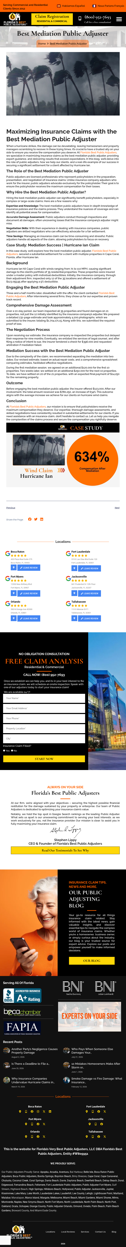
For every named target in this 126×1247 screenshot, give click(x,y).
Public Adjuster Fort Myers (97, 1184)
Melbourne (56, 1197)
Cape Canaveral (109, 1176)
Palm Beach (98, 1206)
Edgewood (7, 1184)
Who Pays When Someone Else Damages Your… (92, 1050)
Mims (115, 1197)
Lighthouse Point (103, 1193)
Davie (63, 1180)
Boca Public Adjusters (24, 1176)
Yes (8, 750)
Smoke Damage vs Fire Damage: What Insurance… (96, 1080)
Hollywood (67, 1189)
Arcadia (54, 1171)
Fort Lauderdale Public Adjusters (63, 1184)
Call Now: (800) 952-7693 (44, 675)
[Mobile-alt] (26, 1111)
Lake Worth (33, 1193)
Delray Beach (110, 1180)
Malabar (6, 1197)
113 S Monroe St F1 (79, 609)
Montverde (7, 1201)
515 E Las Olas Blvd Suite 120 (84, 559)
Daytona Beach (75, 1180)
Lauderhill (66, 1193)
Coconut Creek (20, 1180)
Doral (121, 1180)
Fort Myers (17, 576)
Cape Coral (94, 1176)
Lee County (78, 1193)
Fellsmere (40, 1184)
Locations (50, 1232)
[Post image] (6, 1050)
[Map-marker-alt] (20, 1111)
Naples (18, 1201)
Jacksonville (79, 576)
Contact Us (100, 1232)
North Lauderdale (73, 1201)
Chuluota (6, 1180)
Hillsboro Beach (52, 1189)
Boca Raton (17, 551)
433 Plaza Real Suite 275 (21, 559)
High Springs (36, 1189)
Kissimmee (8, 1193)
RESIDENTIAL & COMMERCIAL (52, 21)
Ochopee (24, 1206)
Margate (44, 1197)
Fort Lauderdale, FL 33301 (82, 563)
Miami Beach (70, 1197)
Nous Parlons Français (111, 5)
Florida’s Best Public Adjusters (98, 152)
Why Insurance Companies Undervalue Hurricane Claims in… (33, 1080)
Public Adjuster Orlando (59, 1206)
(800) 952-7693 (98, 17)
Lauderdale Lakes (49, 1193)
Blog (114, 1232)
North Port (110, 1201)
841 (73, 584)
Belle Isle (88, 1171)
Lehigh (89, 1193)
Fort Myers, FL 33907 (20, 588)
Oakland (6, 1206)
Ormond (77, 1206)
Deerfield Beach (93, 1180)
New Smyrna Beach (33, 1201)
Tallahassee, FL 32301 (81, 613)
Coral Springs (36, 1180)
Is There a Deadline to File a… (30, 1063)
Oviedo (87, 1206)
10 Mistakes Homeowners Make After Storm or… (95, 1065)
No (15, 750)
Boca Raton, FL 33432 (20, 563)
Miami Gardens (86, 1197)
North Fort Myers (54, 1201)
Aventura (64, 1171)
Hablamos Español (73, 5)
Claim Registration (52, 16)
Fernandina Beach (24, 1184)
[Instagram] (38, 1111)
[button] (30, 519)
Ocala (15, 1206)
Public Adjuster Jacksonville (90, 1189)
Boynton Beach (63, 1176)
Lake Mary (20, 1193)
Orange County (38, 1206)
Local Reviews (68, 1232)
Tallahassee (78, 601)
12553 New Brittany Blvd (21, 584)
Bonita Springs (45, 1176)
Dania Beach (52, 1180)
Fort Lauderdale (80, 551)
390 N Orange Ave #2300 (21, 609)
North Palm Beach (94, 1201)
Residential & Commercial (44, 667)
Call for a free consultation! (97, 22)
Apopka (44, 1171)
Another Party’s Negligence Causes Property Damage (35, 1050)
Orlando (15, 601)
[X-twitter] (44, 1111)
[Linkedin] (50, 1111)
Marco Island (32, 1197)
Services (85, 1232)
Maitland (118, 1193)
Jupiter (109, 1189)
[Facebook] (32, 1111)
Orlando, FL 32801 (18, 613)
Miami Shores (103, 1197)
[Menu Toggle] (119, 19)
